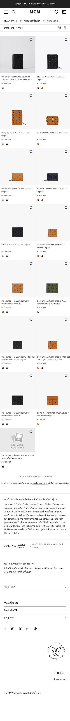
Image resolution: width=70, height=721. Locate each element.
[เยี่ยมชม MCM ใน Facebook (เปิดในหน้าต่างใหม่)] (5, 628)
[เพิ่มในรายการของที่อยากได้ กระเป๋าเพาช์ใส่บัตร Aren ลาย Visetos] (66, 96)
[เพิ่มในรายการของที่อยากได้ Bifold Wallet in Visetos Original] (31, 208)
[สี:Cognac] (42, 88)
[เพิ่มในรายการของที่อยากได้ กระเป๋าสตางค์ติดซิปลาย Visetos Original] (31, 152)
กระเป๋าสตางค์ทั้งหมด (30, 21)
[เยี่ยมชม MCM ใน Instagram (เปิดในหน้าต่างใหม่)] (12, 628)
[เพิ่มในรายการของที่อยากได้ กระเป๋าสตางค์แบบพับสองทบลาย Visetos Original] (66, 208)
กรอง (20, 28)
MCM (6, 546)
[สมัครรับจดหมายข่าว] (64, 587)
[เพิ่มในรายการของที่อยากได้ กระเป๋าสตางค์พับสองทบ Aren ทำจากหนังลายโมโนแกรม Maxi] (31, 432)
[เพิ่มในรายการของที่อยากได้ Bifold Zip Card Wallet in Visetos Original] (66, 40)
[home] (35, 12)
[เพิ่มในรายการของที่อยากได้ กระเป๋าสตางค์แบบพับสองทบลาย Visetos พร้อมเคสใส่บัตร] (31, 264)
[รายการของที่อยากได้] (56, 12)
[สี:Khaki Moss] (38, 312)
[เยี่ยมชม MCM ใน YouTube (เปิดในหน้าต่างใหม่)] (27, 628)
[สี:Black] (2, 88)
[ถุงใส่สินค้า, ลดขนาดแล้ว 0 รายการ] (64, 12)
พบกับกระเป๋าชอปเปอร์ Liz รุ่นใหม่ (42, 4)
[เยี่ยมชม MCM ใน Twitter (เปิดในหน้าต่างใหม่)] (20, 628)
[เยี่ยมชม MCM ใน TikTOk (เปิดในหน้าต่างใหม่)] (35, 628)
